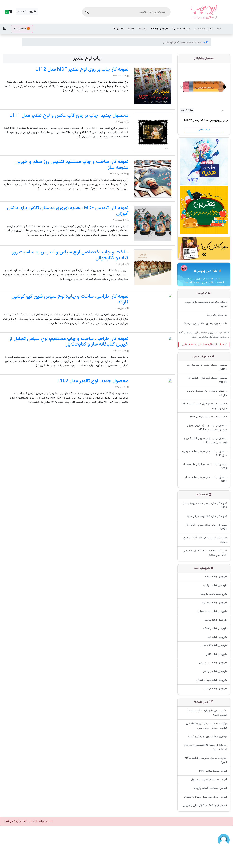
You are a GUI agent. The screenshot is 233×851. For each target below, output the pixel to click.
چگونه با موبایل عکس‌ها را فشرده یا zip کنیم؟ (206, 760)
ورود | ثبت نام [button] (25, 11)
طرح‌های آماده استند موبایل (212, 611)
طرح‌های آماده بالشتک (215, 629)
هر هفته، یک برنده (217, 315)
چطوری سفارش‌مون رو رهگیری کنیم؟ (207, 736)
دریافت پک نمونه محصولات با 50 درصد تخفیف (206, 304)
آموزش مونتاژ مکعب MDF (213, 771)
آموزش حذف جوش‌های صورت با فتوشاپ (205, 797)
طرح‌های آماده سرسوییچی (213, 663)
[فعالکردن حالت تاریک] (5, 28)
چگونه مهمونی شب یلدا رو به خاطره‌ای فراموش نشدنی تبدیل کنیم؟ (206, 726)
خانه (219, 29)
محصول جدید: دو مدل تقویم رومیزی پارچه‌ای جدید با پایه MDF (207, 428)
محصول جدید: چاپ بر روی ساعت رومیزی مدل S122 (204, 453)
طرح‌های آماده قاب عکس (213, 646)
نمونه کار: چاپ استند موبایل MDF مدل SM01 (206, 527)
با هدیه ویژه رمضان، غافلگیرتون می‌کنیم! (205, 324)
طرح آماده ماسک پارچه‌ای (213, 594)
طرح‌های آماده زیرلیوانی (214, 672)
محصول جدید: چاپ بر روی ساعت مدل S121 (206, 479)
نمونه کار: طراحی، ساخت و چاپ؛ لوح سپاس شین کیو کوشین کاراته (69, 299)
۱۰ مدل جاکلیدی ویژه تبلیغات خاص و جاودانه (207, 393)
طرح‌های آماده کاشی (216, 654)
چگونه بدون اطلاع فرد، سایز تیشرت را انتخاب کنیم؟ (207, 713)
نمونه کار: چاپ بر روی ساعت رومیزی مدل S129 (205, 506)
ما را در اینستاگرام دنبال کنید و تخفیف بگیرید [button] (203, 344)
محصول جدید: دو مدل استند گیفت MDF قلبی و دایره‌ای (205, 406)
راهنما (143, 29)
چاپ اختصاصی (182, 29)
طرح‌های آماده (160, 29)
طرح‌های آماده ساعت (216, 577)
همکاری (120, 29)
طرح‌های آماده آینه (217, 637)
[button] (8, 12)
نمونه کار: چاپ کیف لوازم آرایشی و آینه (206, 516)
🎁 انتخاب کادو (22, 29)
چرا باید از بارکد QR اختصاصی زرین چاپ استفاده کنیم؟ (205, 747)
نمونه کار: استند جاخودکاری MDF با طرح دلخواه (205, 540)
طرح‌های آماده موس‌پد (215, 689)
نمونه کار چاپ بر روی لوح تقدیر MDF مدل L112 (81, 69)
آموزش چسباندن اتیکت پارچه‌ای (210, 788)
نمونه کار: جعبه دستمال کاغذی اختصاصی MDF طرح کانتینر (205, 553)
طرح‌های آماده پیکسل (215, 620)
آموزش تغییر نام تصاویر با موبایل (209, 780)
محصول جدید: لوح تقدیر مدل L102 (92, 381)
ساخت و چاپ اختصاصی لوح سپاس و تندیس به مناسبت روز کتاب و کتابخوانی (70, 255)
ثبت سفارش (204, 129)
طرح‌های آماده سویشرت (214, 603)
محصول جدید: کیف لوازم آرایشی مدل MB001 (207, 380)
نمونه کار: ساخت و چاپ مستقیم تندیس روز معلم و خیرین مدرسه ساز (71, 164)
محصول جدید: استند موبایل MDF (208, 417)
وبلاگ (131, 29)
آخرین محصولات (203, 29)
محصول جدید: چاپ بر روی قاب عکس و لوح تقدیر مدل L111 (68, 115)
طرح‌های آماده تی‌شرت (215, 586)
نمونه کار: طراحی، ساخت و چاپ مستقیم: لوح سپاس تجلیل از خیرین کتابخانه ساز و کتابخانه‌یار (68, 341)
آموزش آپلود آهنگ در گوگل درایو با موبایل (205, 805)
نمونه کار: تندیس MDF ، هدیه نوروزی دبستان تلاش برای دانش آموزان (67, 210)
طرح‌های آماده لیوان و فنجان (211, 680)
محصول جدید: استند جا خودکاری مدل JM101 (206, 367)
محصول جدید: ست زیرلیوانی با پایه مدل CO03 (205, 466)
